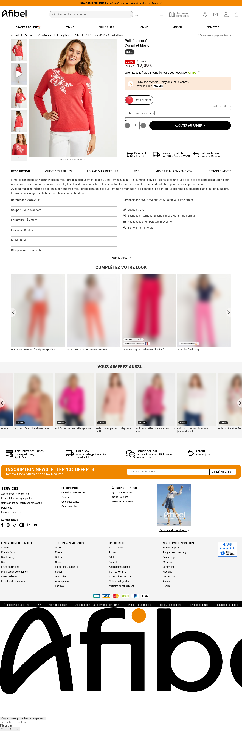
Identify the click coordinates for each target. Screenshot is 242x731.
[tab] (220, 172)
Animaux (168, 581)
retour (18, 512)
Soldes (5, 547)
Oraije (58, 547)
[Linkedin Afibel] (28, 525)
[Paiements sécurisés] (9, 455)
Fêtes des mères (10, 566)
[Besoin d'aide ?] (205, 14)
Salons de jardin (171, 547)
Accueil (15, 35)
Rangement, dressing (174, 552)
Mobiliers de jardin (119, 581)
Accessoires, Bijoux (119, 566)
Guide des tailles (70, 501)
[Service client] (130, 456)
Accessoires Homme (120, 576)
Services (9, 488)
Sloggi (58, 571)
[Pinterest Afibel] (21, 526)
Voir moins (119, 257)
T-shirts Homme (117, 571)
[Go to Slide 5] (19, 145)
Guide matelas (69, 506)
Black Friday (8, 557)
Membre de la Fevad (123, 501)
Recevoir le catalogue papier (16, 498)
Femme (28, 35)
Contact (65, 497)
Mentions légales (58, 604)
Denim (166, 586)
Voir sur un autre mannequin (72, 159)
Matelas (167, 562)
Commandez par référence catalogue (21, 502)
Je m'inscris (222, 472)
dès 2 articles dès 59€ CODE (121, 3)
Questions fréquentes (73, 492)
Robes (112, 552)
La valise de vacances (13, 581)
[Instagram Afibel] (8, 525)
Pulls (77, 35)
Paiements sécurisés (29, 451)
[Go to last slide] (13, 312)
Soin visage (169, 557)
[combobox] (170, 113)
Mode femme (44, 35)
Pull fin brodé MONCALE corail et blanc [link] (104, 35)
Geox (58, 562)
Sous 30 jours (203, 454)
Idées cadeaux (9, 576)
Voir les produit (10, 729)
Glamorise (60, 576)
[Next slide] (228, 312)
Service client (147, 451)
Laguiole (59, 586)
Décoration (169, 576)
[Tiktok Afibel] (14, 525)
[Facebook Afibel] (2, 526)
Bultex (58, 557)
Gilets (112, 557)
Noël (3, 562)
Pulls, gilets (63, 35)
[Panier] (237, 14)
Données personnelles (138, 604)
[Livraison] (70, 455)
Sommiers (168, 566)
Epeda (58, 552)
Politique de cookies (170, 604)
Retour (201, 451)
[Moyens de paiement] (121, 596)
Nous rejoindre (120, 496)
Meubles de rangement (121, 586)
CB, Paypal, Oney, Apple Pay (24, 456)
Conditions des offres (16, 604)
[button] (73, 98)
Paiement (6, 507)
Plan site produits (198, 604)
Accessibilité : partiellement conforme (97, 604)
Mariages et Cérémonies (14, 571)
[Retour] (191, 454)
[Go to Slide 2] (19, 74)
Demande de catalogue (173, 530)
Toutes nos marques (69, 543)
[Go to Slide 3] (19, 97)
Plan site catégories (227, 604)
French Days (8, 552)
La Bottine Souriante (66, 566)
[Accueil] (14, 14)
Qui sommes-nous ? (123, 492)
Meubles (167, 571)
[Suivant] (19, 158)
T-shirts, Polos (116, 547)
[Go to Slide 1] (19, 50)
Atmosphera (62, 581)
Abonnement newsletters (15, 493)
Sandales (114, 562)
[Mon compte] (226, 14)
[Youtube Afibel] (35, 525)
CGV (39, 604)
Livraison (82, 451)
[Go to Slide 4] (19, 121)
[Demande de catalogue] (174, 525)
